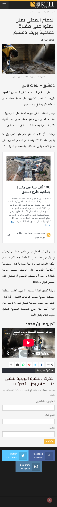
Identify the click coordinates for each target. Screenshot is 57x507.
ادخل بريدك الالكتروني (45, 401)
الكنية (52, 428)
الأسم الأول (50, 415)
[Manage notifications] (49, 500)
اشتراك (49, 441)
